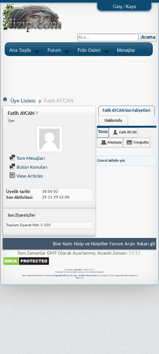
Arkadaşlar (114, 142)
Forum (54, 50)
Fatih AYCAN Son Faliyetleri (127, 111)
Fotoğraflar (141, 142)
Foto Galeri (89, 50)
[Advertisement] (79, 76)
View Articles (29, 176)
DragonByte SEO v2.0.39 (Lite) (65, 276)
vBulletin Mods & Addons (89, 276)
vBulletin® (79, 270)
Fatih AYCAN (128, 132)
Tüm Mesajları (30, 158)
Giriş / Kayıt (124, 6)
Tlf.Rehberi (136, 61)
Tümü (103, 132)
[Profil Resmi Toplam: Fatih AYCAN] (49, 140)
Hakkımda (113, 121)
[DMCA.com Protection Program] (26, 264)
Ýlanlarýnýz (86, 61)
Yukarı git (146, 243)
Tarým (111, 61)
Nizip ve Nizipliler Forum (98, 243)
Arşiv (130, 243)
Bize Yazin (62, 243)
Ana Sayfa (20, 50)
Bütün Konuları (31, 167)
